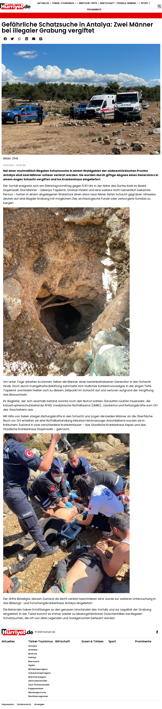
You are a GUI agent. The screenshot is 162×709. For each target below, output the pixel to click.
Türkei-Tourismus (63, 3)
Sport (144, 3)
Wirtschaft (107, 3)
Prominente (94, 9)
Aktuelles (43, 3)
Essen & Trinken (126, 3)
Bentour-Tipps (88, 3)
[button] (159, 6)
